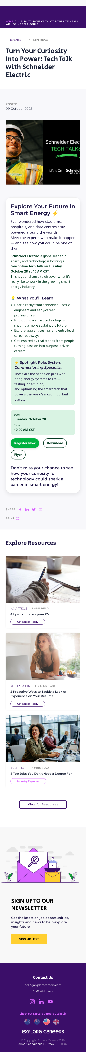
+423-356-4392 (43, 991)
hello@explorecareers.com (43, 985)
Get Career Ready (27, 621)
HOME (9, 21)
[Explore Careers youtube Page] (51, 1003)
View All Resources (43, 804)
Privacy (49, 1043)
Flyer (18, 454)
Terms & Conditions (29, 1043)
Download (55, 443)
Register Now (25, 443)
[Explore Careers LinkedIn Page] (43, 1003)
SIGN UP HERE (29, 939)
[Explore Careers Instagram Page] (34, 1003)
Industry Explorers (28, 781)
